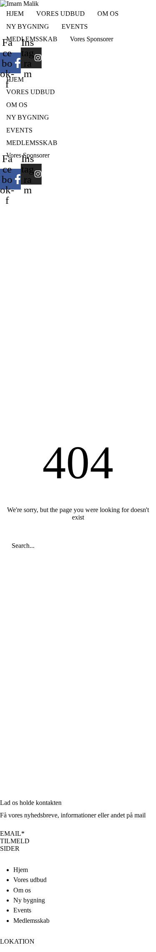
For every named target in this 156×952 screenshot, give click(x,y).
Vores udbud (30, 879)
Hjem (20, 869)
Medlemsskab (31, 920)
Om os (22, 890)
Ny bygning (29, 900)
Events (22, 910)
